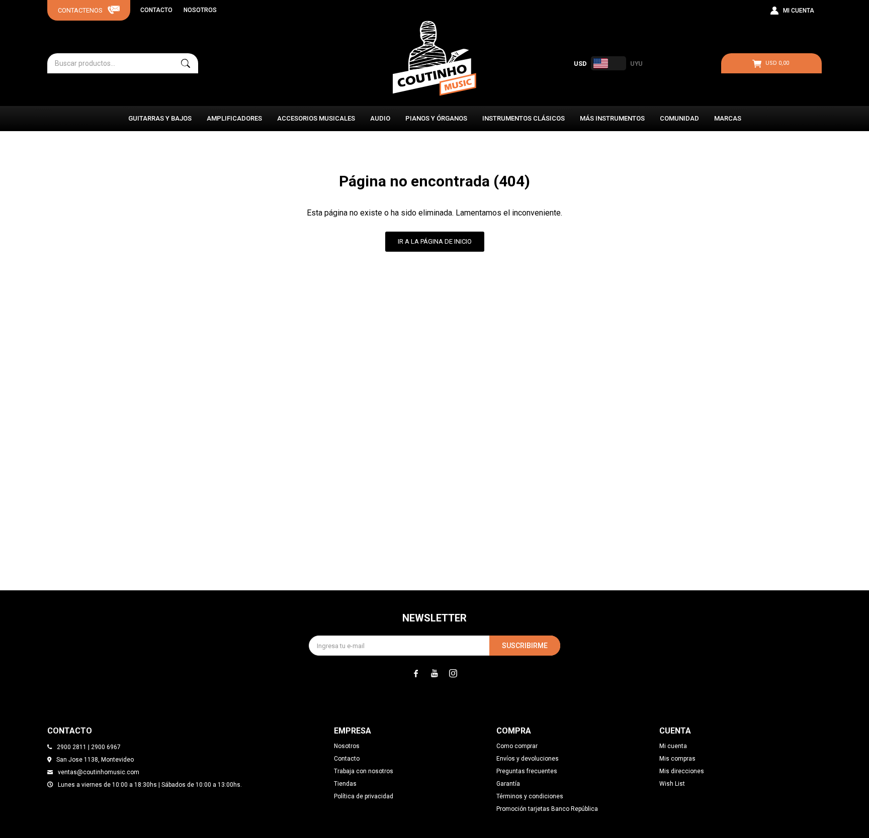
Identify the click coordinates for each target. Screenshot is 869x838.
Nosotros (200, 10)
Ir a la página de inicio (435, 241)
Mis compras (677, 758)
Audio (380, 118)
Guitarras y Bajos (160, 118)
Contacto (156, 10)
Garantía (508, 783)
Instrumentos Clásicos (523, 118)
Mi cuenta (673, 746)
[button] (185, 63)
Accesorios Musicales (316, 118)
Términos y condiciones (529, 796)
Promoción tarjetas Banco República (547, 808)
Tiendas (345, 783)
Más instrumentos (612, 118)
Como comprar (517, 746)
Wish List (672, 783)
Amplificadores (234, 118)
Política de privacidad (363, 796)
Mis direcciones (681, 771)
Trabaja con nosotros (363, 771)
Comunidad (679, 118)
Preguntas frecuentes (526, 771)
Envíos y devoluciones (527, 758)
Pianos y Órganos (436, 118)
